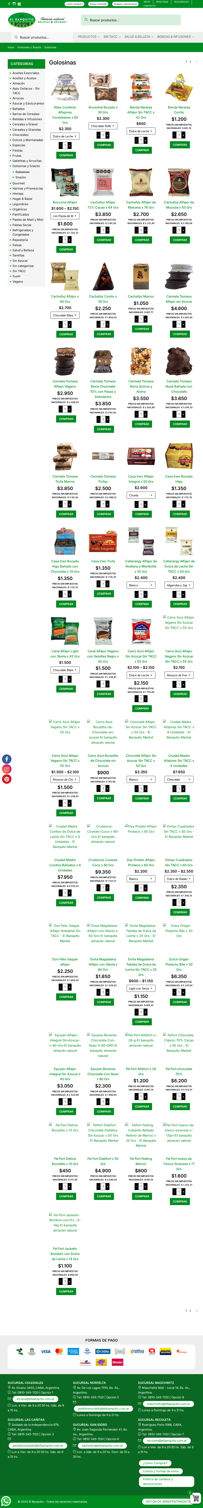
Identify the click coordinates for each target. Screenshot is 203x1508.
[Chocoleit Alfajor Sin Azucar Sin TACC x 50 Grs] (141, 735)
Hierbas (17, 193)
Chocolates (20, 135)
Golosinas (22, 172)
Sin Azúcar (20, 261)
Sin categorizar (23, 266)
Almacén (18, 83)
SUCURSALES (181, 1)
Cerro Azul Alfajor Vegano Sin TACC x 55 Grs (65, 761)
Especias (18, 145)
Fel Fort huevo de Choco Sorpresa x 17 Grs (178, 1164)
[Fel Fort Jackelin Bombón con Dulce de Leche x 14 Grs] (65, 1229)
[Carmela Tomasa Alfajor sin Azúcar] (179, 276)
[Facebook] (9, 4)
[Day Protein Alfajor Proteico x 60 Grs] (141, 840)
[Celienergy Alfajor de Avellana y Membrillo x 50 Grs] (141, 541)
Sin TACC (19, 271)
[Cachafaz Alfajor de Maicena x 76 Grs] (141, 182)
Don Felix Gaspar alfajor (65, 961)
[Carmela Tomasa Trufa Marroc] (65, 456)
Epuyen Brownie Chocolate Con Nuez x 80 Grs (103, 1074)
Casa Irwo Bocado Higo (179, 478)
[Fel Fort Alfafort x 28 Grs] (141, 1049)
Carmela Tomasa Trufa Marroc (65, 478)
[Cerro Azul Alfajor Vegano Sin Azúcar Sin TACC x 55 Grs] (179, 631)
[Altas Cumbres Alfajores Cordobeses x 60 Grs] (65, 87)
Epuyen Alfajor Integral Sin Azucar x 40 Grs (65, 1074)
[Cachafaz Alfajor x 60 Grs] (65, 276)
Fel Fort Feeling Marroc (141, 1161)
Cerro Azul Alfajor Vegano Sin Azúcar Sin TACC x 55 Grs (179, 656)
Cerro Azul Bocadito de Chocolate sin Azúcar (103, 761)
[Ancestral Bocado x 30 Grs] (103, 87)
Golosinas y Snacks (29, 47)
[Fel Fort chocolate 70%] (179, 1049)
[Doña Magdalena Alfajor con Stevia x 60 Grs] (103, 939)
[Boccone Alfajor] (65, 182)
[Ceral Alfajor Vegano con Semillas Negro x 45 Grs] (103, 631)
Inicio (11, 47)
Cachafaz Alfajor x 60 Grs (65, 299)
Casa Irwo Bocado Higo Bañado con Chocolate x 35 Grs (65, 566)
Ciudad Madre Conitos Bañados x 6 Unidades (65, 865)
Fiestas (17, 150)
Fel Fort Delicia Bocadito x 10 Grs (65, 1161)
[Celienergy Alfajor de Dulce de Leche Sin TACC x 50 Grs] (179, 541)
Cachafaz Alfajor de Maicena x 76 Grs (141, 204)
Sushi (16, 276)
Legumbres (20, 204)
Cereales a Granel (25, 124)
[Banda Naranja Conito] (179, 87)
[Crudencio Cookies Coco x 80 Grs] (103, 840)
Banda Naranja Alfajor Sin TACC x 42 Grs (141, 112)
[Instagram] (14, 4)
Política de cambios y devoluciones (158, 1481)
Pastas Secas (21, 225)
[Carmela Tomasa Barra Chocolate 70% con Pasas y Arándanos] (103, 361)
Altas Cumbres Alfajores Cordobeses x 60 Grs (65, 115)
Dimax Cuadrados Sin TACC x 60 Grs (179, 862)
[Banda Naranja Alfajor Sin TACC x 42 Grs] (141, 87)
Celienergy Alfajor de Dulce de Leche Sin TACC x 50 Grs (179, 566)
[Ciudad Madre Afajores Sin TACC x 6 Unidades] (179, 735)
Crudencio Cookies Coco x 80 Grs (103, 862)
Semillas (18, 255)
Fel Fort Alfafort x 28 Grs (141, 1071)
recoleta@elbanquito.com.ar (167, 1440)
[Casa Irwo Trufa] (103, 541)
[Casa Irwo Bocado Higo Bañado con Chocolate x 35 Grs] (65, 541)
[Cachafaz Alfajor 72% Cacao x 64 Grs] (103, 182)
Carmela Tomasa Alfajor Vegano (65, 383)
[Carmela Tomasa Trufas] (103, 456)
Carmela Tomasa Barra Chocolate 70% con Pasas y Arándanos (103, 389)
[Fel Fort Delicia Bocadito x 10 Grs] (65, 1139)
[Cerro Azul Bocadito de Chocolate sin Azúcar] (103, 735)
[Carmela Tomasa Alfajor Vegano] (65, 361)
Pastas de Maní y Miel (27, 219)
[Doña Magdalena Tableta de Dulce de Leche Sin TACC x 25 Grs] (141, 939)
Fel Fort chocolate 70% (179, 1071)
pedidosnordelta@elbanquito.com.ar (103, 1408)
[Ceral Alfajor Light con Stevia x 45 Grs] (65, 631)
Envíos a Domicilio (98, 4)
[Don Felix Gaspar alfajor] (65, 939)
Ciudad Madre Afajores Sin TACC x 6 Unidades (179, 761)
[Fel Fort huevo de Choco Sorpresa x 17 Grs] (179, 1139)
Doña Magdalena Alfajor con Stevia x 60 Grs (103, 964)
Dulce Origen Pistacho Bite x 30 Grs (179, 964)
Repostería (20, 240)
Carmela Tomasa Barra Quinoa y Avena (141, 386)
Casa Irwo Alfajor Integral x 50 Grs (141, 478)
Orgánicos (19, 209)
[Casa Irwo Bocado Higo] (179, 456)
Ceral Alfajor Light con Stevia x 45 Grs (65, 653)
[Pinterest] (19, 4)
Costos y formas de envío (161, 1471)
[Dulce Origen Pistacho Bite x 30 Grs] (179, 939)
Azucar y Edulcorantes (28, 103)
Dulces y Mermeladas (27, 140)
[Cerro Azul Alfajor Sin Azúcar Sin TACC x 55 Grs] (141, 631)
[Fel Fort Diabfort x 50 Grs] (103, 1139)
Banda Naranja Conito (179, 109)
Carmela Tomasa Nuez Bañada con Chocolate (179, 386)
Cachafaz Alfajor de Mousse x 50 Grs (179, 204)
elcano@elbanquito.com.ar (35, 1399)
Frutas (16, 156)
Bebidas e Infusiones (27, 119)
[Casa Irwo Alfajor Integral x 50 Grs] (141, 456)
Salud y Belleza (23, 250)
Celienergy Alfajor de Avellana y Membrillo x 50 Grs (141, 566)
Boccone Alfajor (65, 202)
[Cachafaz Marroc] (141, 276)
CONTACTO (150, 5)
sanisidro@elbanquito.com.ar (102, 1445)
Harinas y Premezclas (27, 188)
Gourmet (18, 183)
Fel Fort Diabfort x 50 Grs (103, 1161)
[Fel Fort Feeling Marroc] (141, 1139)
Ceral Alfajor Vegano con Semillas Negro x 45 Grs (103, 656)
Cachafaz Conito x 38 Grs (103, 299)
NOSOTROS (162, 1)
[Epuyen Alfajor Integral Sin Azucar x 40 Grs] (65, 1049)
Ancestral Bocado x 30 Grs (103, 109)
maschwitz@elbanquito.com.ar (168, 1404)
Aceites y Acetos (24, 78)
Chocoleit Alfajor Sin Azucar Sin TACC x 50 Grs (141, 761)
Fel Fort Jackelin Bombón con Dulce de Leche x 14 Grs (65, 1254)
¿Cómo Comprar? (74, 4)
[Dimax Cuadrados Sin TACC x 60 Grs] (179, 840)
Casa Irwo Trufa (103, 561)
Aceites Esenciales (25, 73)
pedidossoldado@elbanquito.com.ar (38, 1445)
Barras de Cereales (25, 114)
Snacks (20, 177)
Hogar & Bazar (22, 199)
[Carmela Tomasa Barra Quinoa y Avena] (141, 361)
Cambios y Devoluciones (125, 4)
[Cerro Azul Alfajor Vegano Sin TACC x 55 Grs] (65, 735)
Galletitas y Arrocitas (27, 161)
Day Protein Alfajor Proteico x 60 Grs (141, 862)
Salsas (17, 245)
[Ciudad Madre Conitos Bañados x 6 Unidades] (65, 840)
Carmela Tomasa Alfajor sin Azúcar (179, 299)
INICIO (147, 1)
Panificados (20, 214)
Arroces (18, 98)
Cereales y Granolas (26, 129)
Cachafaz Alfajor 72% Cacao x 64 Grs (103, 204)
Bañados (18, 109)
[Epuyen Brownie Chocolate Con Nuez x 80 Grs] (103, 1049)
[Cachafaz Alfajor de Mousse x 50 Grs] (179, 182)
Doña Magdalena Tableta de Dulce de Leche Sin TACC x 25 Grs (141, 967)
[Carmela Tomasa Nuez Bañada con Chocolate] (179, 361)
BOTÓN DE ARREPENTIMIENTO (168, 1501)
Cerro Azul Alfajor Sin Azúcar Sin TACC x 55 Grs (141, 656)
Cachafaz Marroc (141, 296)
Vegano (17, 281)
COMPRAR (66, 155)
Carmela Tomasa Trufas (103, 478)
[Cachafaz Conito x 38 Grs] (103, 276)
